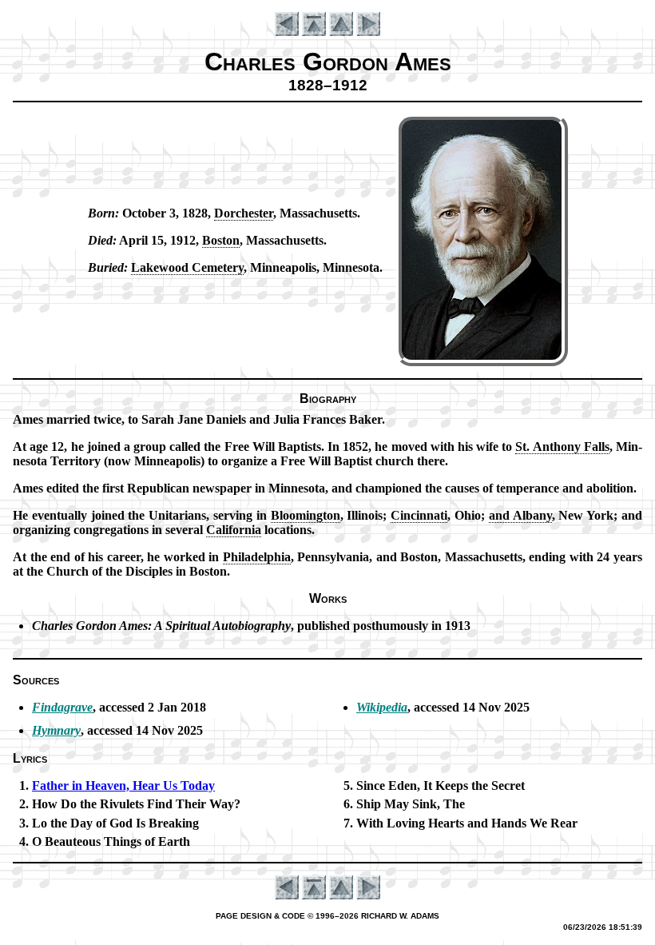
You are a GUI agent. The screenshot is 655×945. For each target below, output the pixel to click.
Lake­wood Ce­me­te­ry (187, 267)
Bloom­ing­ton (305, 515)
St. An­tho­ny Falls (562, 446)
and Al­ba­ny (520, 515)
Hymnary (56, 730)
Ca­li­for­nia (233, 529)
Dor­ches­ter (243, 213)
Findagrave (62, 707)
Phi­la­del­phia (257, 557)
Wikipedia (381, 707)
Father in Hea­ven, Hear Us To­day (123, 785)
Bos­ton (221, 240)
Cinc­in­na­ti (419, 515)
